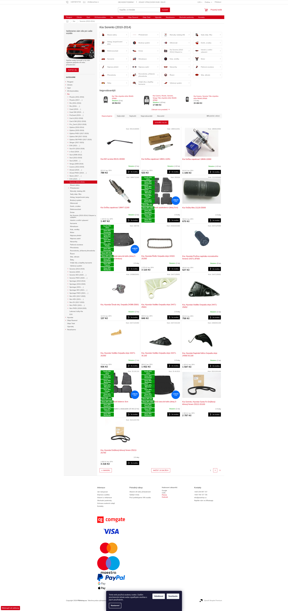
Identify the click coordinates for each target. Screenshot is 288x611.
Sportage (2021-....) (76, 287)
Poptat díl (72, 70)
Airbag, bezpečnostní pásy (79, 197)
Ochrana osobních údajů (106, 503)
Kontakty (100, 506)
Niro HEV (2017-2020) (77, 296)
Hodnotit (165, 497)
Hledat (165, 10)
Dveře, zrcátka (75, 206)
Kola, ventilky (74, 229)
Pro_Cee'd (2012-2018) (77, 124)
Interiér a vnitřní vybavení (79, 220)
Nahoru (106, 470)
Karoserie (73, 223)
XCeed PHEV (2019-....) (78, 173)
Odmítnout (158, 596)
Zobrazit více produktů (160, 109)
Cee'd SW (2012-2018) (77, 121)
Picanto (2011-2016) (76, 97)
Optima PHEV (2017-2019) (79, 133)
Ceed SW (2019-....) (76, 112)
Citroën (69, 85)
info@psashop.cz (200, 497)
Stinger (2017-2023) (76, 142)
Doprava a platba (103, 495)
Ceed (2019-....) (75, 109)
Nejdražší (132, 116)
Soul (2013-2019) (75, 158)
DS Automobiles (73, 91)
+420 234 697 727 (200, 492)
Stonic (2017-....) (75, 176)
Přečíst (164, 495)
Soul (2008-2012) (75, 155)
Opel (69, 88)
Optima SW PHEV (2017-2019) (80, 139)
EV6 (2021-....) (74, 145)
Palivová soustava (76, 245)
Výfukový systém (76, 266)
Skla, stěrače (74, 257)
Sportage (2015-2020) (77, 284)
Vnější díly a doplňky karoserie (81, 263)
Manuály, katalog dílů (77, 191)
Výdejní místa (134, 495)
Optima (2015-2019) (76, 130)
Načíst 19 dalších (160, 470)
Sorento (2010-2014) (77, 182)
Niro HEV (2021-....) (76, 299)
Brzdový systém (75, 200)
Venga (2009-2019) (76, 164)
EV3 (70, 314)
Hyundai (70, 317)
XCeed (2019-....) (75, 170)
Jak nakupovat (102, 492)
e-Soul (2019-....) (75, 152)
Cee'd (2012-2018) (76, 118)
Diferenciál (74, 203)
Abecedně (160, 116)
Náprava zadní (75, 238)
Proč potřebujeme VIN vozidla (140, 497)
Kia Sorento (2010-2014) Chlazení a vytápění (83, 216)
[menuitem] (69, 17)
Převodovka (74, 247)
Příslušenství (74, 188)
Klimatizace (74, 226)
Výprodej (70, 326)
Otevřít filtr (161, 122)
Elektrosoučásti (75, 209)
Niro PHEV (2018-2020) (77, 308)
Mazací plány (75, 185)
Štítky (72, 260)
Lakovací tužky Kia (76, 311)
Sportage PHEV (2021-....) (78, 293)
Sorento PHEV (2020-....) (78, 278)
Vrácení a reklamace (104, 497)
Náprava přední (75, 235)
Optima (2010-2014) (76, 127)
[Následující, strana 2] (215, 470)
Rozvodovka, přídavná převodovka (82, 251)
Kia (68, 94)
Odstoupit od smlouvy (10, 608)
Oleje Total (71, 323)
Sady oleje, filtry (75, 194)
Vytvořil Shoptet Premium (213, 600)
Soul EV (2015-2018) (77, 148)
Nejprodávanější (146, 116)
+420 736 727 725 (200, 495)
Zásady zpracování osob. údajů (152, 2)
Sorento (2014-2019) (77, 269)
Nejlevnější (121, 116)
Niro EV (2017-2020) (76, 302)
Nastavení (115, 605)
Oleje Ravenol (72, 320)
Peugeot (70, 82)
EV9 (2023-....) (74, 179)
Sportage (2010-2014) (77, 281)
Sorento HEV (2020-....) (77, 275)
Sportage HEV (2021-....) (78, 290)
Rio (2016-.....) (74, 106)
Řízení (72, 254)
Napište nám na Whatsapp (203, 500)
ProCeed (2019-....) (76, 115)
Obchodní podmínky (126, 2)
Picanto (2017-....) (75, 100)
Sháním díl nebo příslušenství (140, 492)
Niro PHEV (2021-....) (77, 305)
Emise (72, 212)
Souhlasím (173, 596)
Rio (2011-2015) (75, 103)
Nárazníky (73, 241)
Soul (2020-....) (74, 161)
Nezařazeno (71, 329)
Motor (72, 232)
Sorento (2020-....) (76, 272)
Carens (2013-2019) (76, 167)
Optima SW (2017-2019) (78, 136)
